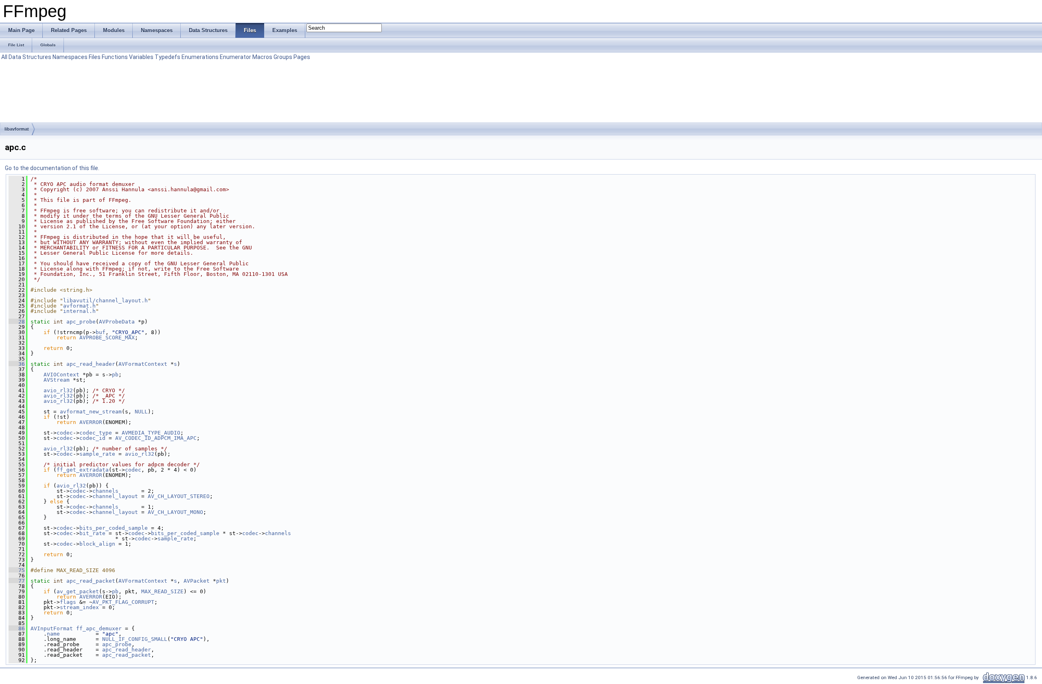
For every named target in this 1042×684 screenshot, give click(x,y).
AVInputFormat (52, 628)
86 (17, 628)
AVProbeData (117, 322)
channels (105, 491)
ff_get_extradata (83, 470)
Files (95, 57)
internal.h (79, 311)
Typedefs (167, 57)
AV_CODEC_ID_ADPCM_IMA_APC (156, 438)
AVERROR (90, 422)
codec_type (95, 433)
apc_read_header (90, 364)
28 (17, 322)
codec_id (92, 438)
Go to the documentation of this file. (52, 168)
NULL (141, 412)
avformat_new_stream (91, 412)
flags (68, 602)
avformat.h (79, 306)
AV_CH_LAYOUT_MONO (175, 512)
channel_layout (115, 496)
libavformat (16, 129)
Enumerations (200, 57)
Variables (141, 57)
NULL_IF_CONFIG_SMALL (134, 639)
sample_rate (97, 454)
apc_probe (81, 322)
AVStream (57, 380)
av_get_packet (78, 591)
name (53, 634)
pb (115, 375)
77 (17, 581)
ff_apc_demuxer (99, 628)
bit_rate (92, 533)
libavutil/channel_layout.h (105, 300)
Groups (283, 57)
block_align (97, 544)
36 (17, 364)
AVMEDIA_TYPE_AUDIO (151, 433)
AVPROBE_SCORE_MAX (107, 337)
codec (65, 433)
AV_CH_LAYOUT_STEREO (179, 496)
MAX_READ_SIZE (162, 591)
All (4, 57)
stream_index (79, 607)
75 (17, 570)
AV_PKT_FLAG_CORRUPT (123, 602)
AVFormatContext (142, 364)
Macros (262, 57)
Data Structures (30, 57)
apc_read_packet (90, 581)
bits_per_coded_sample (113, 528)
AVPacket (197, 581)
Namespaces (70, 57)
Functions (115, 57)
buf (100, 332)
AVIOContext (61, 375)
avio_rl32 (58, 390)
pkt (221, 581)
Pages (301, 57)
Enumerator (235, 57)
